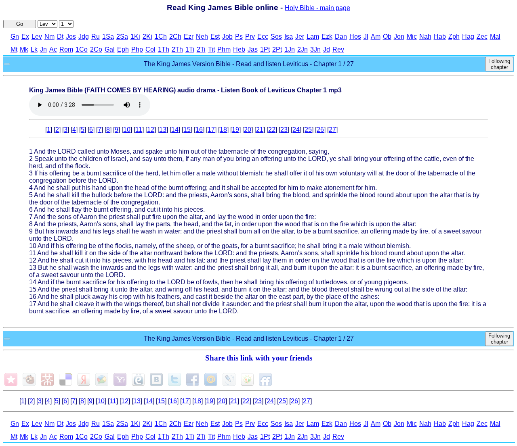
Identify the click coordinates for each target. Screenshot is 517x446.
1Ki (135, 36)
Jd (326, 49)
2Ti (201, 49)
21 (259, 129)
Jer (299, 36)
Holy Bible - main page (317, 7)
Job (227, 36)
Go (19, 24)
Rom (66, 49)
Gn (15, 36)
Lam (313, 36)
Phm (224, 49)
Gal (110, 49)
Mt (14, 49)
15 (187, 129)
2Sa (122, 36)
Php (137, 49)
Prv (250, 36)
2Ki (147, 36)
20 (247, 129)
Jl (366, 36)
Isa (288, 36)
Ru (95, 36)
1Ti (189, 49)
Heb (239, 49)
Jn (43, 49)
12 (150, 129)
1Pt (265, 49)
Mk (24, 49)
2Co (96, 49)
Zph (454, 36)
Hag (468, 36)
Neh (202, 36)
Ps (239, 36)
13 (162, 129)
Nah (425, 36)
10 (126, 129)
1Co (82, 49)
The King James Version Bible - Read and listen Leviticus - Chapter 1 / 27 (249, 63)
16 (199, 129)
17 (211, 129)
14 (175, 129)
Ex (25, 36)
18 (223, 129)
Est (215, 36)
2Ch (175, 36)
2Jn (302, 49)
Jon (399, 36)
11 (138, 129)
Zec (482, 36)
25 (308, 129)
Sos (276, 36)
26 (320, 129)
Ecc (262, 36)
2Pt (277, 49)
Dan (341, 36)
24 (296, 129)
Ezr (188, 36)
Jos (71, 36)
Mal (495, 36)
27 (332, 129)
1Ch (161, 36)
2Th (177, 49)
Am (375, 36)
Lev (37, 36)
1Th (163, 49)
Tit (211, 49)
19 (235, 129)
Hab (440, 36)
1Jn (289, 49)
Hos (355, 36)
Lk (34, 49)
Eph (123, 49)
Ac (53, 49)
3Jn (315, 49)
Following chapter (499, 64)
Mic (412, 36)
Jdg (83, 36)
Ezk (327, 36)
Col (150, 49)
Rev (338, 49)
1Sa (108, 36)
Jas (253, 49)
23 (284, 129)
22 (271, 129)
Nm (49, 36)
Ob (387, 36)
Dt (60, 36)
